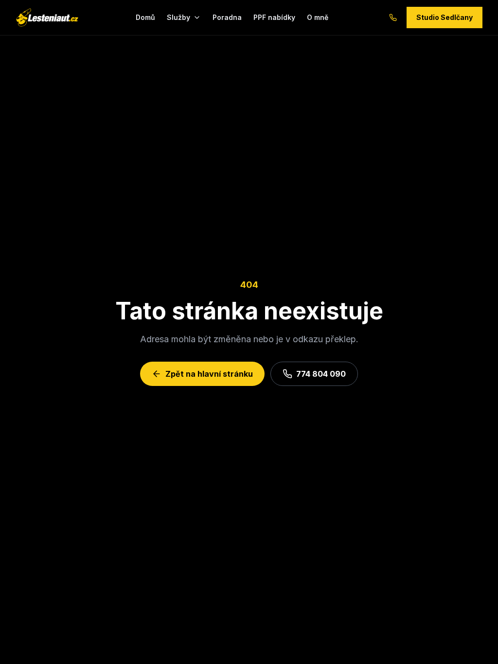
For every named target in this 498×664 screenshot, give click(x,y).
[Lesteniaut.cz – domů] (47, 17)
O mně (317, 17)
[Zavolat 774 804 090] (393, 17)
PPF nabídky (274, 17)
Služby (178, 17)
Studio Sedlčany (444, 17)
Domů (145, 17)
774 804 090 (321, 374)
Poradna (227, 17)
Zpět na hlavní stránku (209, 374)
